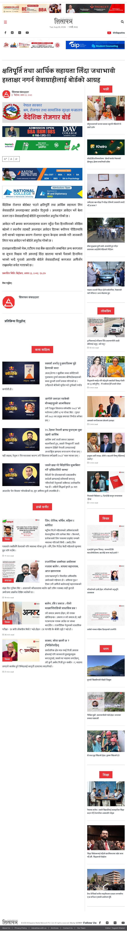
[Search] (122, 22)
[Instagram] (12, 33)
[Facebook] (5, 33)
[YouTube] (27, 33)
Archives (54, 928)
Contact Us (67, 928)
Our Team (81, 928)
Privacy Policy (21, 928)
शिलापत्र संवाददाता (20, 92)
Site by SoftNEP (76, 923)
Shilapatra (119, 32)
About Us (6, 928)
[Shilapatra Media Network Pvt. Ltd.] (63, 21)
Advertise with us (38, 928)
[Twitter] (19, 33)
